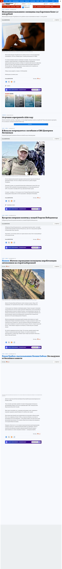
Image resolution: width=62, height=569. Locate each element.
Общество (27, 1)
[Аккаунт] (60, 1)
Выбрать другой (27, 7)
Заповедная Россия (40, 6)
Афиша (52, 6)
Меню (1, 1)
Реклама (51, 3)
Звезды (41, 1)
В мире (37, 1)
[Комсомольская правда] (7, 4)
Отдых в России (33, 6)
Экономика (32, 1)
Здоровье (46, 1)
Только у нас (13, 6)
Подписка (57, 3)
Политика (22, 1)
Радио (46, 3)
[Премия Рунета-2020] (16, 4)
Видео (10, 1)
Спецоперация (16, 1)
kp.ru (40, 78)
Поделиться (57, 138)
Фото (7, 1)
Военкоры (17, 6)
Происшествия (47, 6)
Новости (8, 6)
